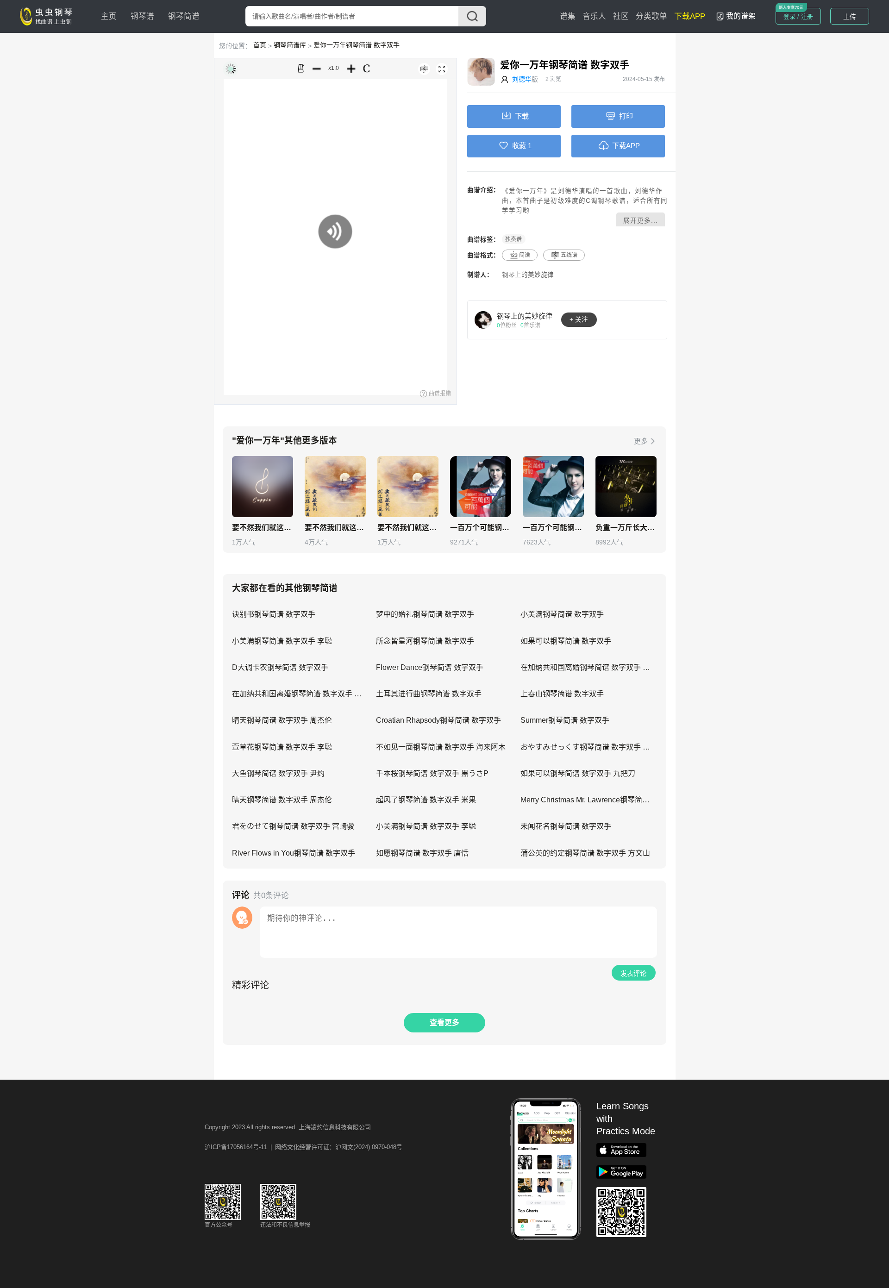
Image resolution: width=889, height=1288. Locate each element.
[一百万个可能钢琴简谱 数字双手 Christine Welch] (480, 486)
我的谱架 (741, 16)
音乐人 (594, 16)
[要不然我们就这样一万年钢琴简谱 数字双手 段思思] (262, 486)
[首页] (48, 16)
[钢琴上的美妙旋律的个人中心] (483, 319)
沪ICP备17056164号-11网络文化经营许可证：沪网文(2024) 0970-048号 (303, 1147)
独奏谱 (513, 239)
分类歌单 (651, 16)
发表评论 (633, 973)
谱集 (568, 16)
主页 (109, 16)
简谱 (524, 255)
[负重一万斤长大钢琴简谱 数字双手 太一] (626, 486)
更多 (641, 441)
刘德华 (522, 79)
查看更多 (444, 1022)
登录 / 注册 (798, 16)
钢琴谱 (142, 16)
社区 (621, 16)
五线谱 (569, 255)
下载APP (689, 16)
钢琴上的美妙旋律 (528, 274)
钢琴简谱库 (290, 45)
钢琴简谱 (184, 16)
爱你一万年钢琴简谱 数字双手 (356, 45)
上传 (849, 16)
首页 (259, 45)
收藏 (519, 146)
